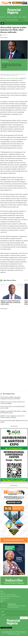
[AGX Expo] (14, 482)
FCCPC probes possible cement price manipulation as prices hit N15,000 (10, 397)
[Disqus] (14, 330)
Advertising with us (5, 598)
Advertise (8, 17)
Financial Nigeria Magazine (14, 581)
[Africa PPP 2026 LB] (14, 4)
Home (1, 591)
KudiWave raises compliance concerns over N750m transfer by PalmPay (12, 416)
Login (19, 17)
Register (24, 17)
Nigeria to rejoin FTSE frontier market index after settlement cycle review (10, 302)
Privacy (10, 634)
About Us (2, 17)
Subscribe (14, 17)
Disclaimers (16, 634)
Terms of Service (21, 633)
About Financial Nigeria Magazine (8, 594)
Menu (2, 23)
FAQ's (1, 601)
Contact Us (3, 600)
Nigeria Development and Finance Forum (10, 596)
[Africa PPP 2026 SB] (14, 542)
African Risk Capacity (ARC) (11, 78)
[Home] (14, 14)
